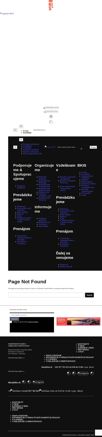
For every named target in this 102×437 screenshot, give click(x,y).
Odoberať (14, 319)
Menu (94, 147)
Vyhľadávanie (83, 145)
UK (44, 130)
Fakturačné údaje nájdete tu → (16, 358)
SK (34, 130)
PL (42, 130)
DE (37, 130)
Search (89, 295)
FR (39, 130)
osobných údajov (33, 322)
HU (41, 130)
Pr (15, 195)
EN (36, 130)
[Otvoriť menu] (15, 130)
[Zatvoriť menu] (21, 126)
